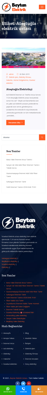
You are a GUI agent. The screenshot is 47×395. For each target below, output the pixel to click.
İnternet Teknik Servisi (15, 309)
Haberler (9, 80)
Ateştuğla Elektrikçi (19, 89)
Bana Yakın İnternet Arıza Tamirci (19, 159)
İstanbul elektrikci (10, 364)
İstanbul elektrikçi (8, 264)
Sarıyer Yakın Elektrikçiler (16, 318)
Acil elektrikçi (8, 348)
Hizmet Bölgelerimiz (20, 80)
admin (11, 74)
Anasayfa (6, 333)
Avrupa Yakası (8, 338)
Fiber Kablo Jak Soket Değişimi (18, 306)
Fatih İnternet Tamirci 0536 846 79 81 (21, 187)
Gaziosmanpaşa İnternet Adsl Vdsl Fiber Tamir (24, 291)
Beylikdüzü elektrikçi (9, 261)
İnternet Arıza (8, 343)
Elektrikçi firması (25, 77)
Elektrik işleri (13, 77)
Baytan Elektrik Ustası (18, 378)
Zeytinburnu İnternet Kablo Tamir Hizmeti (22, 303)
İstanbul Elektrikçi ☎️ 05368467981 (20, 312)
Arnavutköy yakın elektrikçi (16, 315)
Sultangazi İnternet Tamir (16, 181)
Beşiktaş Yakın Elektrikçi (15, 321)
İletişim (28, 343)
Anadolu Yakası (31, 338)
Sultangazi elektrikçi (9, 258)
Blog (27, 333)
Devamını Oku (15, 122)
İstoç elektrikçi (30, 364)
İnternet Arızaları (31, 359)
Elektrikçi (5, 267)
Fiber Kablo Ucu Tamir (15, 300)
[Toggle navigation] (42, 7)
